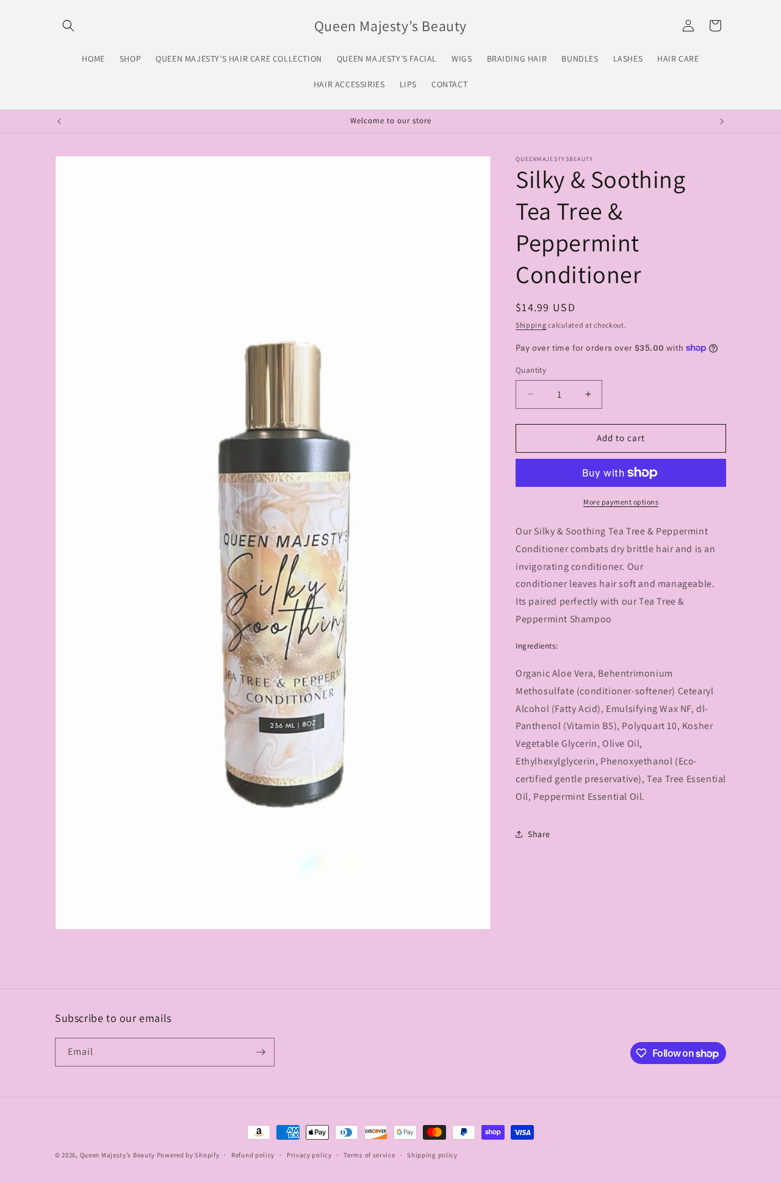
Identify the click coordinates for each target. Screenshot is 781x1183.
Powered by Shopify (188, 1155)
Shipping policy (432, 1155)
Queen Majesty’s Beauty (118, 1155)
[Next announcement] (721, 121)
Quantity (531, 370)
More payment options (620, 501)
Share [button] (539, 834)
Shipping (531, 324)
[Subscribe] (260, 1052)
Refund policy (253, 1155)
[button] (68, 25)
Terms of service (369, 1155)
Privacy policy (309, 1155)
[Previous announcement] (59, 121)
